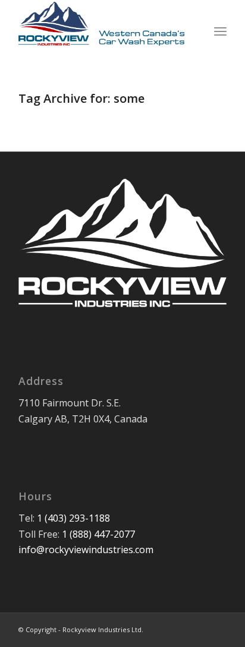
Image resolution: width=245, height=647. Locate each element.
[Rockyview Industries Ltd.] (101, 24)
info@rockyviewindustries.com (85, 549)
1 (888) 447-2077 (98, 534)
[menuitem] (220, 24)
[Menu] (220, 24)
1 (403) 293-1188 (73, 518)
